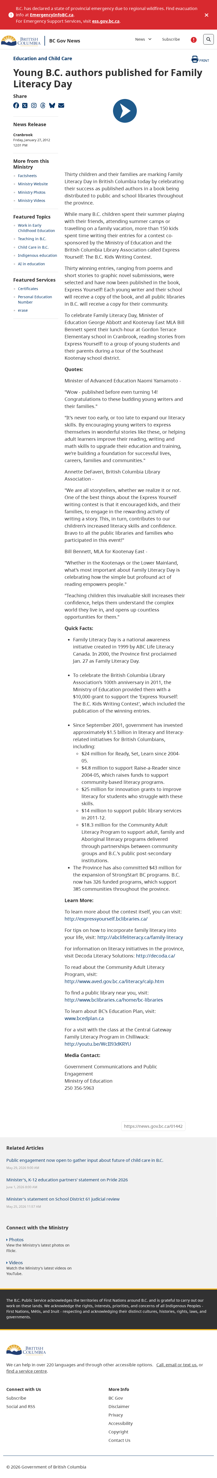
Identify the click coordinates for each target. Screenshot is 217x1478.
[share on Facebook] (16, 105)
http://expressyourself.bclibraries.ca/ (106, 919)
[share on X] (25, 105)
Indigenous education (37, 255)
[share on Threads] (43, 105)
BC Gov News (64, 40)
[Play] (125, 111)
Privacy (115, 1415)
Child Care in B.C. (33, 247)
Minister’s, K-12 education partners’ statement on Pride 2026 (67, 1180)
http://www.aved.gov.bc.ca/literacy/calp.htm (114, 981)
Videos (16, 1262)
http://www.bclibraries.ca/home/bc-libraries (114, 1000)
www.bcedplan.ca (84, 1018)
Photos (16, 1240)
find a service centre (26, 1371)
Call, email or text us (176, 1365)
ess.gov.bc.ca (106, 21)
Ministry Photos (32, 192)
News (141, 39)
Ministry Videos (31, 200)
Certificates (28, 288)
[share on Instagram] (34, 105)
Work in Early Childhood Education (36, 228)
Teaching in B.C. (32, 238)
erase (23, 310)
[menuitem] (50, 1398)
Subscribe (171, 39)
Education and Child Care (42, 58)
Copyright (118, 1432)
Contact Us (119, 1440)
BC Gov (115, 1398)
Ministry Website (33, 183)
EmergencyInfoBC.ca (52, 15)
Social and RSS (20, 1406)
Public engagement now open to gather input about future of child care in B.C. (84, 1160)
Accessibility (120, 1423)
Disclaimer (119, 1406)
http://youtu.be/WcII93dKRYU (98, 1044)
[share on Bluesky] (52, 105)
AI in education (31, 263)
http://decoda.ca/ (155, 956)
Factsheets (27, 175)
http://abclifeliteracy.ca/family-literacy (140, 937)
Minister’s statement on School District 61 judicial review (63, 1199)
